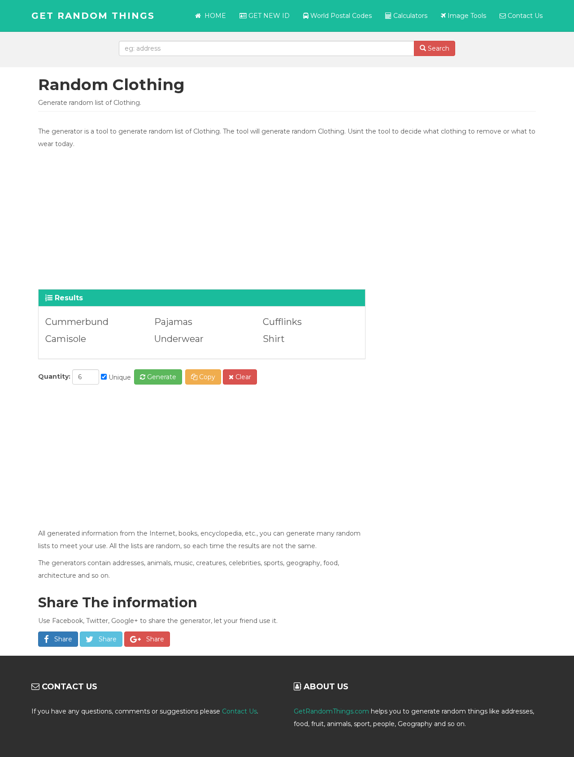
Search (437, 48)
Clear (242, 377)
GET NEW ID (268, 16)
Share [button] (60, 639)
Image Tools (466, 16)
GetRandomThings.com (331, 711)
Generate (160, 377)
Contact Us (524, 16)
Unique (119, 377)
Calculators (409, 16)
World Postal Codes (340, 16)
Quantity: (54, 376)
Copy (206, 377)
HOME (215, 16)
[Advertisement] (287, 217)
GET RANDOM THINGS (93, 15)
